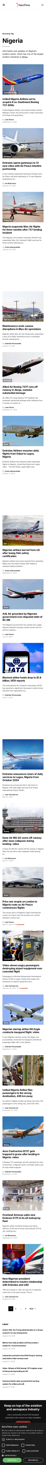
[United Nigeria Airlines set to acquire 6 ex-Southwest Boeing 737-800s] (23, 79)
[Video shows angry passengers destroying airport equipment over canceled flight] (23, 946)
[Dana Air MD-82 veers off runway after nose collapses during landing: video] (23, 818)
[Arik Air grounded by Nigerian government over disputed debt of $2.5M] (23, 594)
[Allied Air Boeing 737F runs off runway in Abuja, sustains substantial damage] (23, 367)
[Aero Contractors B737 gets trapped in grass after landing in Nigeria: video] (23, 1131)
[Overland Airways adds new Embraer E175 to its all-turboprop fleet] (23, 1195)
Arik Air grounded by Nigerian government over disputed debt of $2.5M (22, 616)
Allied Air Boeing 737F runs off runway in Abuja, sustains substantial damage (20, 389)
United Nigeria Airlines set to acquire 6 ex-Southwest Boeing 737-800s (20, 102)
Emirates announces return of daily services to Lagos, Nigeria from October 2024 (22, 777)
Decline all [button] (33, 1460)
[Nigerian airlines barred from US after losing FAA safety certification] (23, 530)
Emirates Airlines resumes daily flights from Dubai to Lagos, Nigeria (20, 453)
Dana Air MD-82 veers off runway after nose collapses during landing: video (21, 840)
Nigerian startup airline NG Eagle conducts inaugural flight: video (21, 1031)
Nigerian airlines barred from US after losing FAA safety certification (21, 553)
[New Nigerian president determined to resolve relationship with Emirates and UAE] (23, 1259)
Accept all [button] (12, 1460)
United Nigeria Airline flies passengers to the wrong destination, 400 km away (17, 1093)
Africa (24, 57)
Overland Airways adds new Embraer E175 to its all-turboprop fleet (21, 1218)
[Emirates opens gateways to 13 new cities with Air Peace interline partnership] (23, 143)
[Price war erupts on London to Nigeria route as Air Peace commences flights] (23, 882)
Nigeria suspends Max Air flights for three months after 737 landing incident (22, 229)
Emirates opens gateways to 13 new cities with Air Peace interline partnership (21, 165)
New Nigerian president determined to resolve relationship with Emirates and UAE (22, 1281)
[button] (3, 4)
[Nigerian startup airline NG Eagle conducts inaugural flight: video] (23, 1009)
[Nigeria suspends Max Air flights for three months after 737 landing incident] (23, 207)
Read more (16, 1435)
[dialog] (23, 1444)
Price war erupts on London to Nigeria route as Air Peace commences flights (19, 904)
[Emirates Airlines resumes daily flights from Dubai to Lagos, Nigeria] (23, 431)
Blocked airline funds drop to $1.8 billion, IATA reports (21, 679)
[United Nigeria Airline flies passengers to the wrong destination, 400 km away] (23, 1070)
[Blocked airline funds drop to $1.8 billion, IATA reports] (23, 658)
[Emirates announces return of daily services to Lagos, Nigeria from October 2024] (23, 754)
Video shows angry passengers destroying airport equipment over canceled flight (22, 968)
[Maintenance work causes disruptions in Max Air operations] (23, 306)
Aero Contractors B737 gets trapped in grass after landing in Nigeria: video (20, 1154)
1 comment (20, 924)
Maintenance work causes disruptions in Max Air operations (21, 328)
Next (31, 1309)
